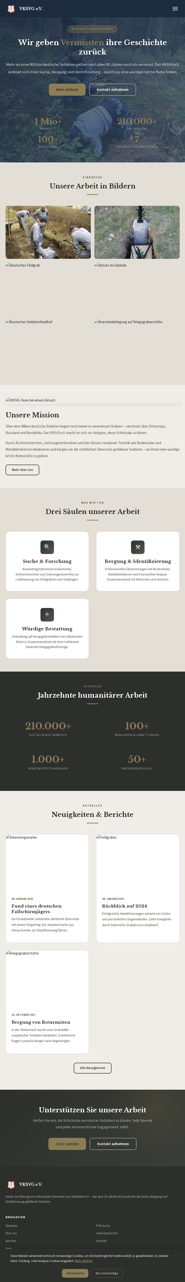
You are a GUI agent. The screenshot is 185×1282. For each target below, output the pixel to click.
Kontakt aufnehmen (112, 89)
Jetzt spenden (67, 1144)
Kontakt (101, 1241)
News (9, 1248)
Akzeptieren (75, 1273)
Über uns (11, 1233)
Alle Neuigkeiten (92, 1068)
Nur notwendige (107, 1273)
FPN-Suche (103, 1225)
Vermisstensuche (107, 1233)
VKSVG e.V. (31, 8)
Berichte (11, 1241)
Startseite (11, 1225)
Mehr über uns (22, 469)
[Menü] (175, 8)
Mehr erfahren (67, 89)
